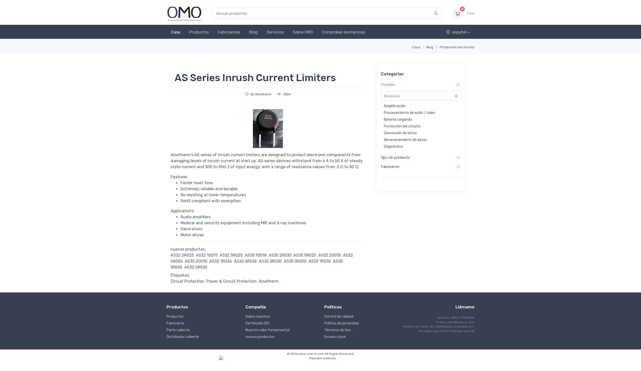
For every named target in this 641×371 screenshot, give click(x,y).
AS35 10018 (256, 255)
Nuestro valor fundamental (267, 330)
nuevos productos (260, 337)
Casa (175, 32)
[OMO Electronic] (184, 13)
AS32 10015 (207, 255)
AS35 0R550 (295, 261)
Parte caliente (178, 330)
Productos (199, 32)
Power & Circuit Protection (231, 281)
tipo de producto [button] (395, 157)
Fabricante (175, 323)
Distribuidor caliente (183, 337)
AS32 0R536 (245, 261)
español (459, 32)
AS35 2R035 (280, 255)
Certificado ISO (257, 323)
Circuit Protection (187, 281)
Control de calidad (338, 316)
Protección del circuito (457, 47)
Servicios (275, 32)
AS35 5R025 (304, 255)
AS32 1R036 (220, 261)
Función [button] (388, 84)
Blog (253, 32)
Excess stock (335, 337)
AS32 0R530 (195, 267)
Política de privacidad (341, 323)
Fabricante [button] (390, 166)
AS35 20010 (196, 261)
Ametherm (269, 281)
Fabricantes (229, 32)
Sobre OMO (303, 32)
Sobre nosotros (257, 316)
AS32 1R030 (319, 261)
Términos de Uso (337, 330)
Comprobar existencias (343, 32)
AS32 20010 (329, 255)
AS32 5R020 (231, 255)
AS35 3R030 (270, 261)
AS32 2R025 (182, 255)
